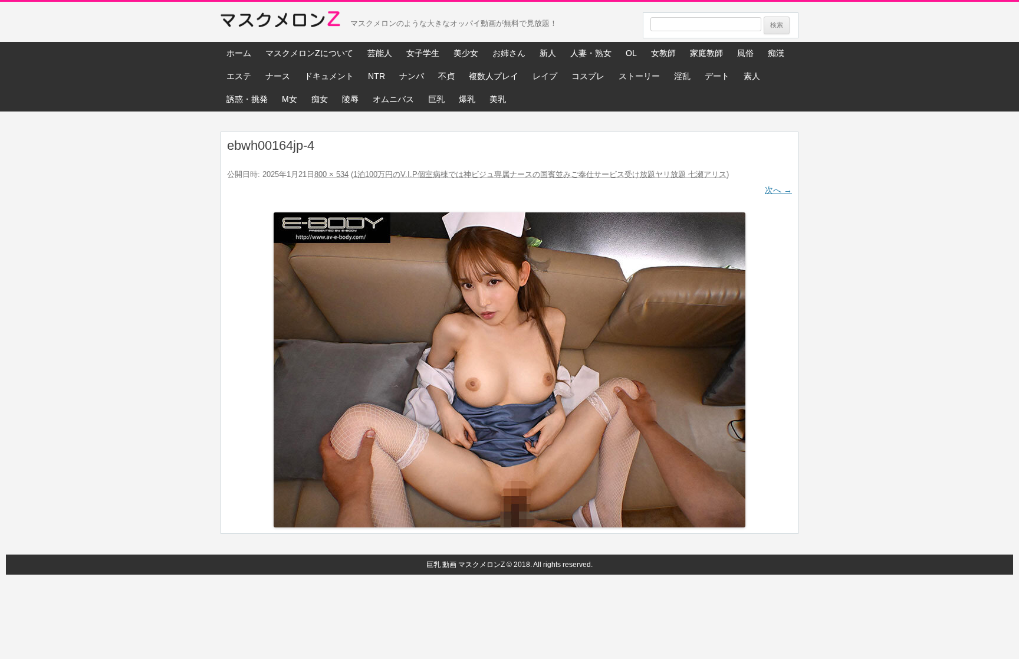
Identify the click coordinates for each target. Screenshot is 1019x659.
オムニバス (393, 99)
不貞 (446, 76)
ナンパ (411, 76)
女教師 (663, 53)
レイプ (544, 76)
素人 (752, 76)
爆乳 (467, 99)
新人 (548, 53)
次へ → (778, 190)
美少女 (465, 53)
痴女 (319, 99)
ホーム (238, 53)
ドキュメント (329, 76)
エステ (238, 76)
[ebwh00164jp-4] (509, 369)
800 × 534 (331, 174)
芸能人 (379, 53)
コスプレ (587, 76)
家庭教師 (706, 53)
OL (631, 53)
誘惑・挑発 (247, 99)
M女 (289, 99)
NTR (376, 76)
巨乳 (436, 99)
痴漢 (776, 53)
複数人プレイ (493, 76)
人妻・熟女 (591, 53)
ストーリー (639, 76)
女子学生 (422, 53)
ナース (277, 76)
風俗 (745, 53)
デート (717, 76)
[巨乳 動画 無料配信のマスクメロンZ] (280, 22)
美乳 (497, 99)
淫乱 (682, 76)
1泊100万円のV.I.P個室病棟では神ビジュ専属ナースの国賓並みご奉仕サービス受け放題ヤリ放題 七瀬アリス (540, 174)
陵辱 (350, 99)
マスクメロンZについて (309, 53)
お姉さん (508, 53)
